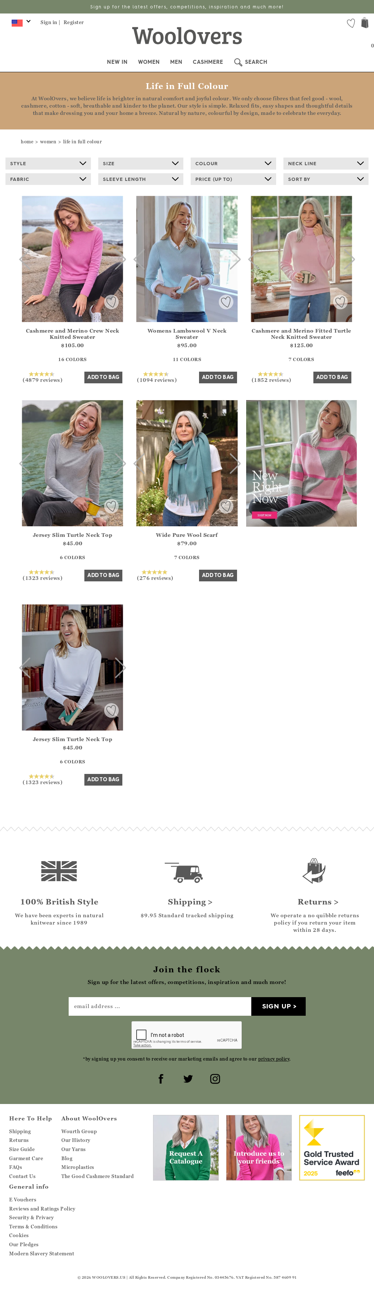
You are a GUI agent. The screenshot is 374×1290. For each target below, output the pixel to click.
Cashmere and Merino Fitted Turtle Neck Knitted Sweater (301, 334)
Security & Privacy (31, 1217)
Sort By (299, 179)
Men (176, 62)
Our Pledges (24, 1244)
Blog (66, 1158)
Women (149, 62)
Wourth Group (79, 1131)
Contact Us (22, 1176)
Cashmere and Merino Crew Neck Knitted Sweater (72, 334)
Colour (206, 163)
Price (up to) (213, 179)
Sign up (276, 1006)
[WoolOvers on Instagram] (214, 1078)
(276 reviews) (155, 578)
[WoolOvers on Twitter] (187, 1078)
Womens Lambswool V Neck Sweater (187, 334)
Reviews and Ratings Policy (42, 1209)
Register (74, 22)
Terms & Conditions (33, 1226)
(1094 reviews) (157, 380)
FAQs (15, 1167)
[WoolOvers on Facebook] (160, 1078)
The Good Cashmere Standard (97, 1176)
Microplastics (77, 1167)
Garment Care (26, 1158)
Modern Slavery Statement (41, 1253)
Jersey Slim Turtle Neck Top (72, 535)
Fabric (19, 179)
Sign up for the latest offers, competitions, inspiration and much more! (187, 7)
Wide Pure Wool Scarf (187, 535)
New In (117, 62)
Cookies (19, 1235)
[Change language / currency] (20, 25)
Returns (19, 1140)
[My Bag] (365, 23)
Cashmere (208, 62)
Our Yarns (73, 1149)
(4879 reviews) (42, 380)
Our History (76, 1140)
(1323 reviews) (42, 578)
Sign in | (51, 22)
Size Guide (22, 1149)
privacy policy (273, 1059)
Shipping (20, 1131)
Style (18, 163)
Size (109, 163)
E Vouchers (22, 1199)
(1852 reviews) (271, 380)
